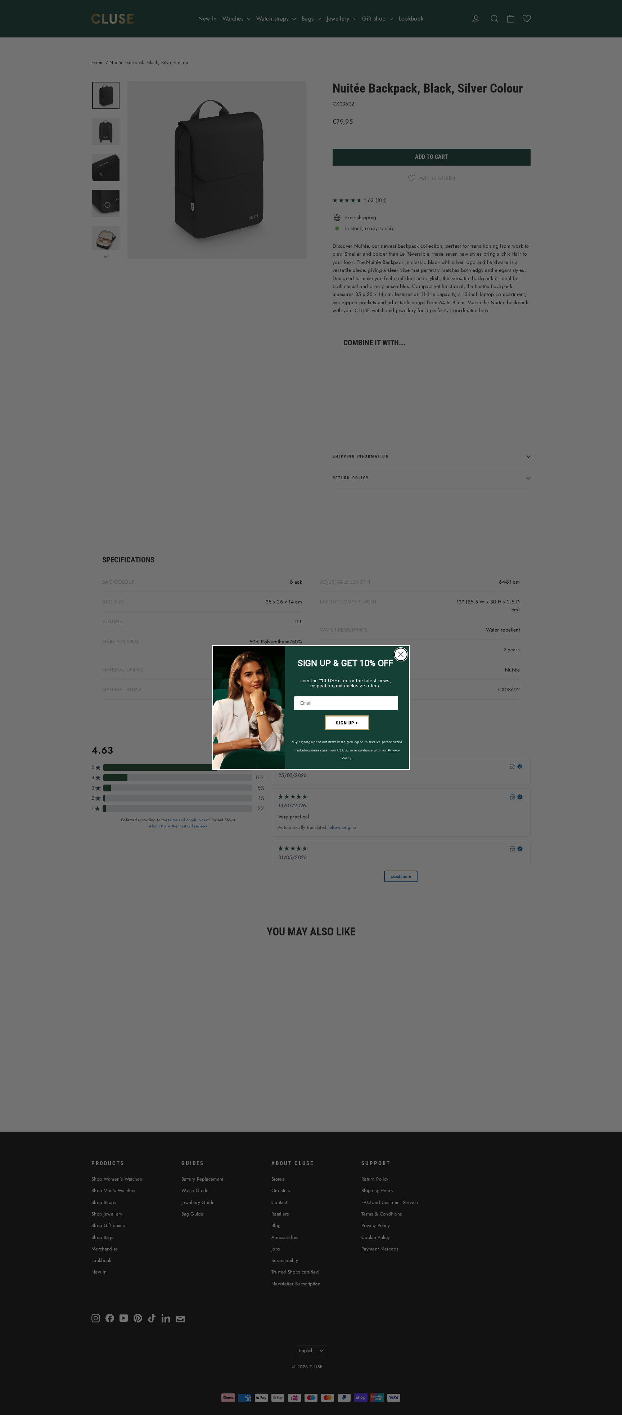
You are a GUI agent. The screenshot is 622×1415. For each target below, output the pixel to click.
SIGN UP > (347, 723)
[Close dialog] (401, 654)
